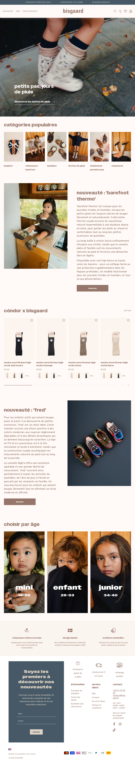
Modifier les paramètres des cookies (22, 754)
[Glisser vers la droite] (128, 385)
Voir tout (127, 311)
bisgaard (19, 758)
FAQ (93, 694)
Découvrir (19, 502)
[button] (120, 11)
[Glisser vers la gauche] (122, 385)
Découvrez (92, 288)
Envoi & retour (98, 701)
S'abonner (36, 732)
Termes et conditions (97, 706)
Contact (95, 697)
